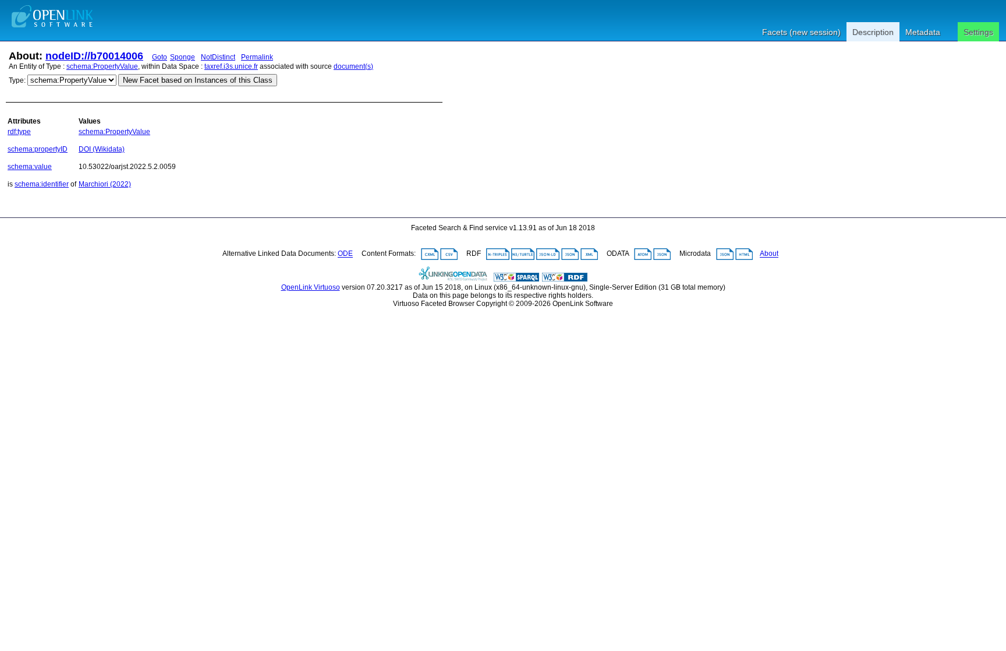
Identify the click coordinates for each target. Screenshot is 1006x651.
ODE (345, 254)
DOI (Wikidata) (102, 149)
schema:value (30, 167)
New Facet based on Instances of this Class (197, 80)
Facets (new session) (801, 32)
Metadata (922, 32)
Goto (159, 57)
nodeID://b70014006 (94, 56)
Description (873, 32)
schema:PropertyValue (102, 66)
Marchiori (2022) (105, 184)
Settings (978, 32)
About (769, 254)
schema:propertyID (38, 149)
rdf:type (19, 132)
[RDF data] (564, 279)
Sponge (182, 57)
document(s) (353, 66)
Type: (17, 80)
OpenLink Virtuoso (310, 287)
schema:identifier (42, 184)
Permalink (257, 57)
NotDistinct (218, 57)
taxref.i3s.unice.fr (231, 66)
